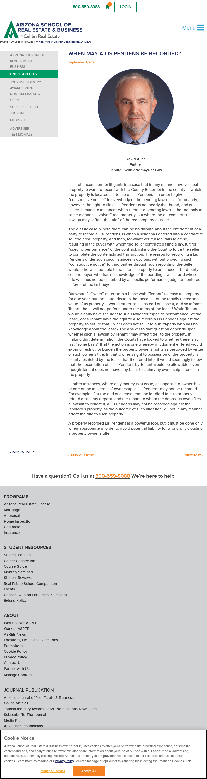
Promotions (13, 645)
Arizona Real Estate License (27, 504)
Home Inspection (18, 521)
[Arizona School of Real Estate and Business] (50, 29)
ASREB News (15, 634)
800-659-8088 (86, 7)
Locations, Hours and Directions (31, 639)
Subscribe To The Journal (24, 110)
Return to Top (19, 451)
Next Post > (194, 455)
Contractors (13, 526)
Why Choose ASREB (21, 623)
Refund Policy (15, 600)
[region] (103, 754)
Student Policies (17, 555)
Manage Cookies (18, 674)
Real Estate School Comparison (30, 583)
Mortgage (12, 510)
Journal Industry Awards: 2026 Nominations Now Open (25, 91)
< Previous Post (81, 455)
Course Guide (15, 566)
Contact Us (13, 662)
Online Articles (22, 42)
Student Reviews (18, 577)
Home (4, 42)
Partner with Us (17, 668)
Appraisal (12, 515)
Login (125, 7)
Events (9, 589)
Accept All (88, 771)
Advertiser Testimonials (21, 131)
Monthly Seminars (19, 572)
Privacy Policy (15, 657)
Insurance (12, 532)
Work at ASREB (17, 628)
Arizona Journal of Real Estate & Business (27, 61)
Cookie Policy (15, 651)
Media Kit (17, 120)
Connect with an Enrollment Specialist (35, 594)
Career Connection (19, 560)
